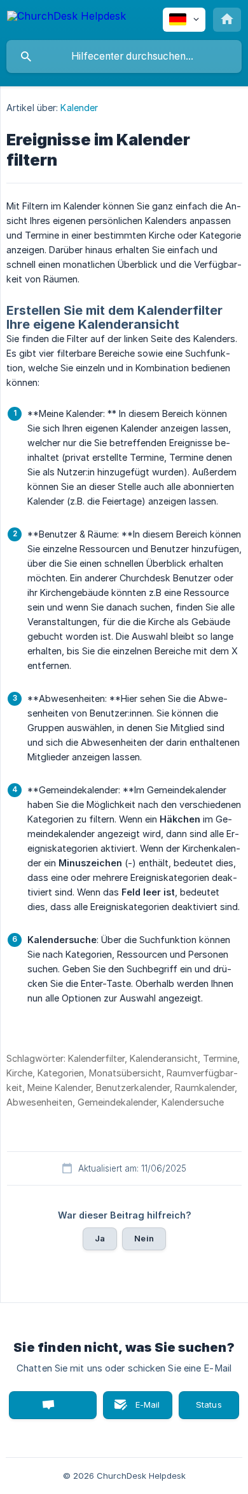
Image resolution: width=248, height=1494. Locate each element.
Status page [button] (209, 1405)
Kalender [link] (79, 107)
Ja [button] (100, 1238)
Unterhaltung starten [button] (53, 1405)
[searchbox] (124, 56)
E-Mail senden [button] (141, 1409)
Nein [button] (144, 1238)
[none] (66, 18)
